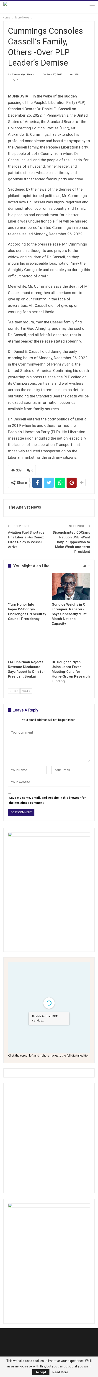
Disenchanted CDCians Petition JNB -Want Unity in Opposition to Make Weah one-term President (71, 542)
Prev (14, 690)
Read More (60, 1372)
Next (25, 690)
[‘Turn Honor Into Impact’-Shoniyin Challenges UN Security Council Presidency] (27, 586)
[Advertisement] (49, 1138)
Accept (41, 1372)
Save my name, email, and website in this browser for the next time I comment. (47, 800)
